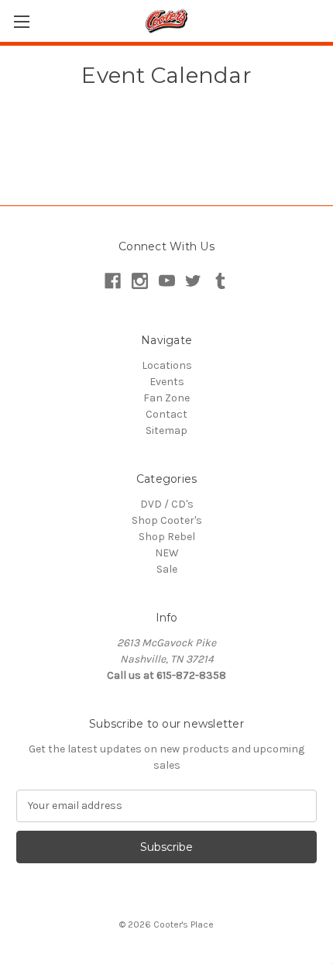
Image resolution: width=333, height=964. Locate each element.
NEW (167, 552)
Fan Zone (166, 398)
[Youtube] (167, 281)
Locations (167, 365)
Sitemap (166, 430)
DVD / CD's (167, 504)
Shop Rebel (167, 536)
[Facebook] (113, 281)
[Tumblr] (220, 281)
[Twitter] (193, 281)
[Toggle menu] (21, 21)
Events (166, 381)
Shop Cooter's (167, 520)
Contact (166, 414)
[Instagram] (140, 281)
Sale (166, 569)
